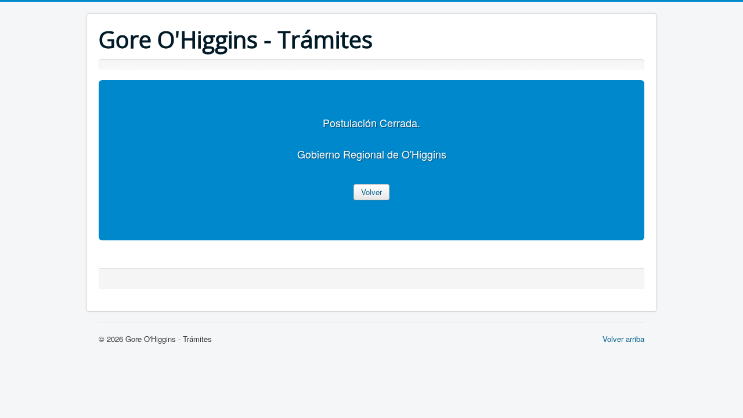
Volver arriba (623, 338)
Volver (371, 191)
